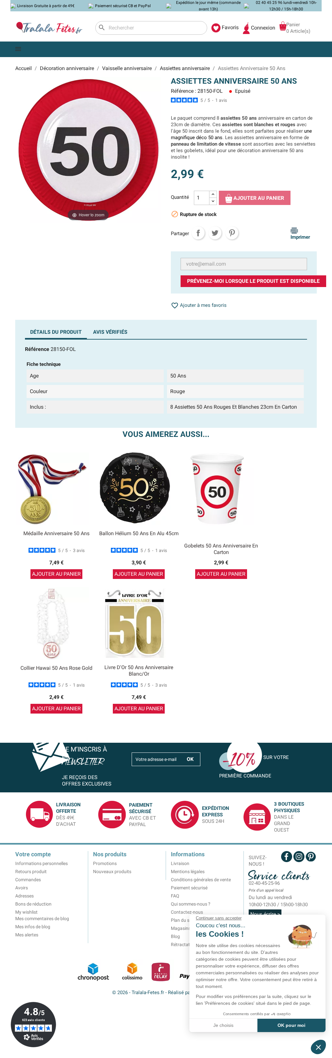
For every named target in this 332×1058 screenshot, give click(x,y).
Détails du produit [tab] (56, 332)
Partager (198, 232)
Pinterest (231, 232)
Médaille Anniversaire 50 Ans (56, 533)
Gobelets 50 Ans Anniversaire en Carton (221, 549)
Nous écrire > (265, 914)
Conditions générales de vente (201, 879)
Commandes (28, 879)
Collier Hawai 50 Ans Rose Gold (56, 668)
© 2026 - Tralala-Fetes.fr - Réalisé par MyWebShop (166, 992)
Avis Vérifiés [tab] (110, 332)
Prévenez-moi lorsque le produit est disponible (253, 281)
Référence (37, 349)
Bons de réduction (33, 904)
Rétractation (183, 944)
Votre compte (33, 854)
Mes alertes (26, 934)
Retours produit (31, 871)
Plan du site (182, 920)
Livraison (180, 863)
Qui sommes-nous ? (190, 904)
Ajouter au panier (258, 198)
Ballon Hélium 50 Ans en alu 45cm (139, 533)
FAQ (175, 895)
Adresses (24, 895)
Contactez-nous (187, 912)
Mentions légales (188, 871)
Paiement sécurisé (189, 887)
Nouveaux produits (112, 871)
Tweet (214, 232)
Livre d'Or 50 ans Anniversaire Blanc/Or (138, 670)
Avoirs (21, 887)
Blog (175, 936)
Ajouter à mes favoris (199, 305)
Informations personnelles (41, 863)
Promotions (105, 863)
